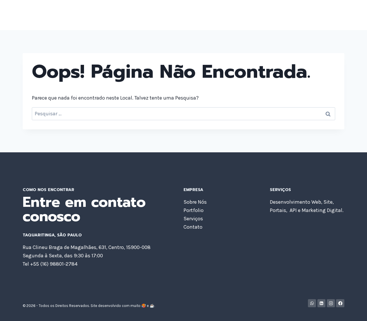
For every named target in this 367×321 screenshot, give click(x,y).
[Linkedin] (321, 303)
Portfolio (258, 15)
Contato (331, 15)
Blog (309, 15)
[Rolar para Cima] (353, 310)
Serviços (286, 15)
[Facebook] (340, 303)
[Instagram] (331, 303)
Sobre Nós (228, 15)
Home (201, 15)
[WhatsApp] (312, 303)
